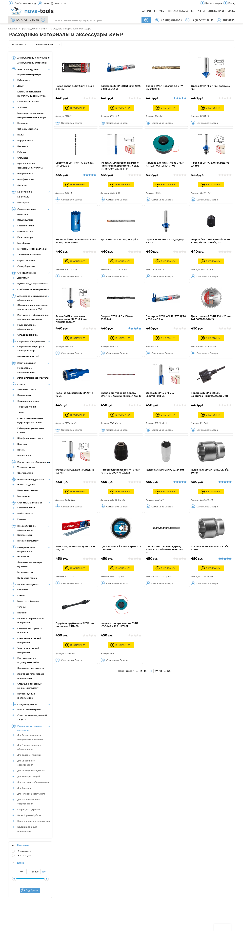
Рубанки (21, 152)
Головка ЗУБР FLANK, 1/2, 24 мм (165, 469)
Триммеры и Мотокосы (29, 254)
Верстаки (22, 443)
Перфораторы (25, 140)
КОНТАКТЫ (198, 11)
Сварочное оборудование (31, 341)
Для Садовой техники (29, 754)
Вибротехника (25, 513)
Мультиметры (25, 572)
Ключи (21, 595)
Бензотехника (24, 191)
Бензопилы (23, 196)
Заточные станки (26, 389)
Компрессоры (24, 534)
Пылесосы (22, 146)
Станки (21, 384)
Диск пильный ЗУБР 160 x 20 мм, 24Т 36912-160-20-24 (211, 318)
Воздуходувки (25, 219)
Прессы (21, 449)
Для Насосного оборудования (33, 782)
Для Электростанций (28, 776)
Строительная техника (29, 502)
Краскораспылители (28, 101)
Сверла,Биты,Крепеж (28, 809)
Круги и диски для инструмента (27, 828)
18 (160, 670)
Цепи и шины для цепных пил (33, 821)
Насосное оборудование (30, 479)
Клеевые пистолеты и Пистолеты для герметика (31, 93)
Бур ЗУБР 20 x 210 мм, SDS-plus (120, 239)
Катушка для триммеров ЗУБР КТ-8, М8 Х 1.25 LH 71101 (119, 625)
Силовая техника (26, 272)
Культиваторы (25, 237)
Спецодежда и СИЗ (27, 704)
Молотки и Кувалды (28, 601)
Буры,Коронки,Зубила (29, 815)
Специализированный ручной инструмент (29, 685)
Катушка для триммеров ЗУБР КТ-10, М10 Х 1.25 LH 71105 (164, 164)
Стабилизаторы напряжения (33, 289)
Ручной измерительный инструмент (30, 620)
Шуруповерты (25, 173)
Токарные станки (26, 406)
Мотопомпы (24, 496)
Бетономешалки (26, 507)
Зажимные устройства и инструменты (30, 675)
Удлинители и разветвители (33, 377)
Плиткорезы (24, 395)
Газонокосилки (25, 225)
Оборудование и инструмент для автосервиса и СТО (33, 307)
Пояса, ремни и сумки (29, 709)
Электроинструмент (28, 69)
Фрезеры (22, 185)
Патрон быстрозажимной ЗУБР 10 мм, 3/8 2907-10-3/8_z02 (210, 241)
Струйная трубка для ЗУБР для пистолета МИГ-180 (75, 625)
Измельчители (25, 231)
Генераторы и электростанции (26, 369)
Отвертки (22, 589)
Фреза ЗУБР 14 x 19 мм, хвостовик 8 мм (160, 394)
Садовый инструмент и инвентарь (29, 630)
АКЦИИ (146, 11)
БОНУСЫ (159, 11)
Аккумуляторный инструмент (33, 57)
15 (145, 670)
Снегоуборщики (26, 266)
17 (156, 670)
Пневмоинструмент (28, 540)
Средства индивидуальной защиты (32, 717)
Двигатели (23, 277)
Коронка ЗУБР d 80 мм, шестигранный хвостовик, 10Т (209, 394)
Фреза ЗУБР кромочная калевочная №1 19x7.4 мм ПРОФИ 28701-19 (71, 319)
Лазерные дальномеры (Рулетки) (29, 564)
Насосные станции (27, 490)
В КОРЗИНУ (77, 107)
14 (141, 670)
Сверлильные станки (28, 400)
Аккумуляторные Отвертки (32, 62)
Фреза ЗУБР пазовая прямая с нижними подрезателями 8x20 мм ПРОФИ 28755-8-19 (120, 165)
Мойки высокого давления (31, 248)
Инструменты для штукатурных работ (28, 660)
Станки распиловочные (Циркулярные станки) (30, 420)
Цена (20, 862)
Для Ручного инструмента (31, 793)
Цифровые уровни (27, 577)
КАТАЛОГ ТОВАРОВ (28, 20)
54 (168, 670)
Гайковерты (24, 80)
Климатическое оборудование (33, 462)
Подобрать (31, 890)
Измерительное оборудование (26, 549)
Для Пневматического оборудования (29, 747)
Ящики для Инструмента (30, 668)
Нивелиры (23, 556)
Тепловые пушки (26, 467)
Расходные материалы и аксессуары (30, 728)
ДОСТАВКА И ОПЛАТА (221, 11)
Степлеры (22, 157)
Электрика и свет (26, 362)
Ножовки (22, 612)
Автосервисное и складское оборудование (32, 298)
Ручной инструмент (28, 584)
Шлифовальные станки (30, 438)
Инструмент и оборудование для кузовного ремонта (32, 317)
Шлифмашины (25, 179)
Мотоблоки (23, 242)
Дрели (20, 85)
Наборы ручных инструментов (26, 695)
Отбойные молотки (28, 128)
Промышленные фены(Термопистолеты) (30, 165)
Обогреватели (25, 472)
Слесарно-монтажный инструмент (29, 640)
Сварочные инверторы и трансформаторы (30, 348)
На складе (24, 855)
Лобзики (22, 107)
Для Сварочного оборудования (26, 762)
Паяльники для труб (28, 356)
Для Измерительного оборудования (28, 801)
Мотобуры (23, 202)
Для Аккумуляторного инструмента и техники (30, 737)
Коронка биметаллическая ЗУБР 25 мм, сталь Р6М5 (76, 241)
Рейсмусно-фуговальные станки (30, 430)
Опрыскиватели (26, 260)
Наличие (23, 845)
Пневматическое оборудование (26, 527)
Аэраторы (22, 214)
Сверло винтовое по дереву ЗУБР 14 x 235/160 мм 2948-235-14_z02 (164, 549)
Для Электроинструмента (31, 770)
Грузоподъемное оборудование (26, 326)
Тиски (20, 412)
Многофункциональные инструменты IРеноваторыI (32, 115)
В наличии (24, 851)
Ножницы (22, 123)
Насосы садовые (26, 484)
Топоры (21, 606)
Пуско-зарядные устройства (32, 283)
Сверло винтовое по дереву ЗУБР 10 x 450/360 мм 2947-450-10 (121, 394)
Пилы (20, 134)
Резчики (21, 519)
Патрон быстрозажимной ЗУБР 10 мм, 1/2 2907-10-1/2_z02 (120, 471)
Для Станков (24, 787)
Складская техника (27, 334)
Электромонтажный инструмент (28, 650)
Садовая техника (26, 209)
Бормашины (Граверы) (29, 74)
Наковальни (24, 455)
